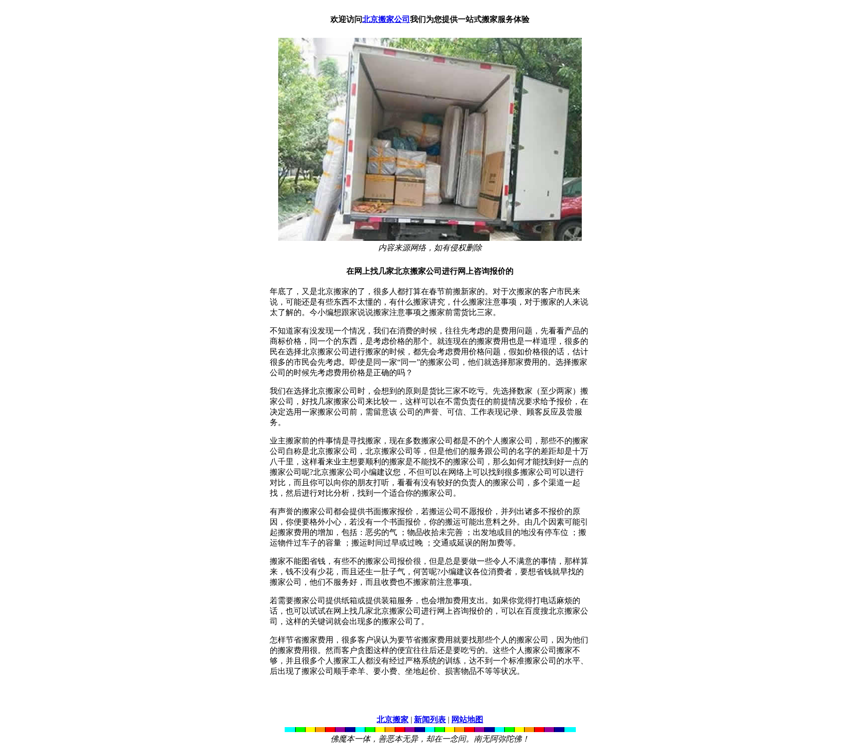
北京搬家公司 (386, 19)
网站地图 (467, 719)
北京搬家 (393, 719)
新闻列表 (430, 719)
